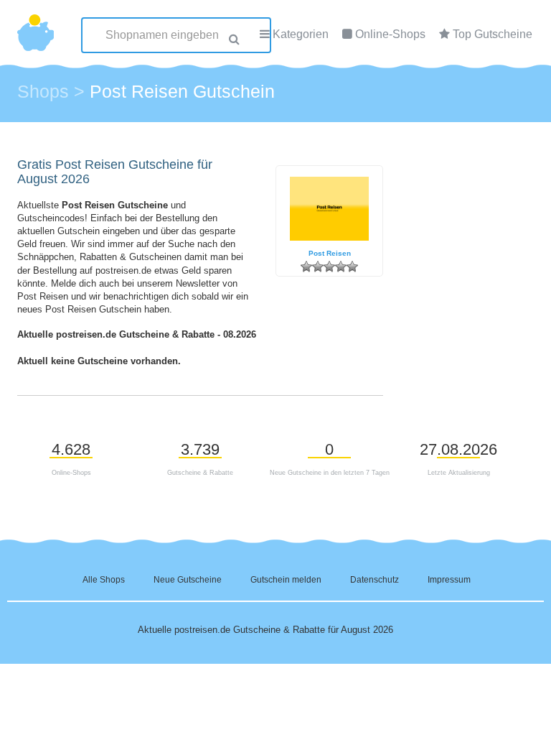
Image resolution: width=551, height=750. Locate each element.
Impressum (449, 580)
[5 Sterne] (352, 266)
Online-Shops (390, 34)
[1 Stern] (306, 266)
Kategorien (301, 34)
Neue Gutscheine (188, 580)
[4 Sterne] (341, 266)
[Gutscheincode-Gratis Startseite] (35, 25)
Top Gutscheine (492, 34)
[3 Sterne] (329, 266)
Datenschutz (374, 580)
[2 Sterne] (318, 266)
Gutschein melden (285, 580)
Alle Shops (104, 580)
